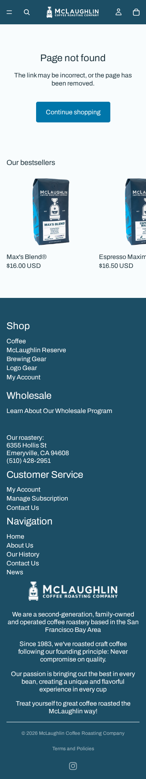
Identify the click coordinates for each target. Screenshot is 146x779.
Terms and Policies (73, 748)
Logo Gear (21, 367)
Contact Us (22, 507)
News (14, 572)
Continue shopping (73, 112)
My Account (23, 377)
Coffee (16, 341)
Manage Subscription (37, 498)
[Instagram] (73, 766)
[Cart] (136, 12)
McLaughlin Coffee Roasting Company (82, 733)
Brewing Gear (26, 358)
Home (15, 536)
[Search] (27, 12)
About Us (19, 545)
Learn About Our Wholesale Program (59, 410)
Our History (22, 554)
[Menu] (9, 12)
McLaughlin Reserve (36, 350)
